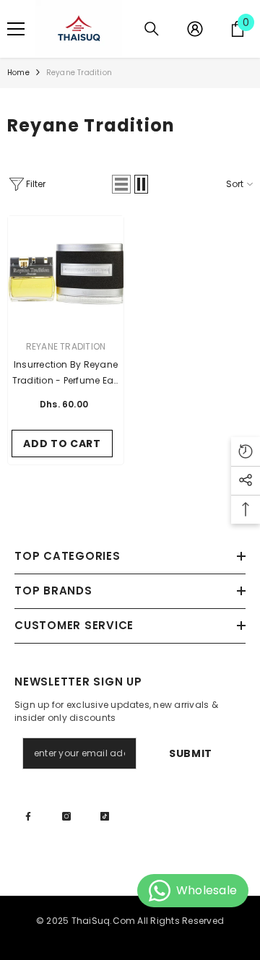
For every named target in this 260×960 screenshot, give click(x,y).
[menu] (16, 29)
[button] (121, 184)
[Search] (151, 29)
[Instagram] (66, 816)
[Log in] (195, 29)
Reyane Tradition (79, 72)
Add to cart (62, 443)
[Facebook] (28, 816)
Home (18, 72)
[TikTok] (104, 816)
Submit (190, 753)
